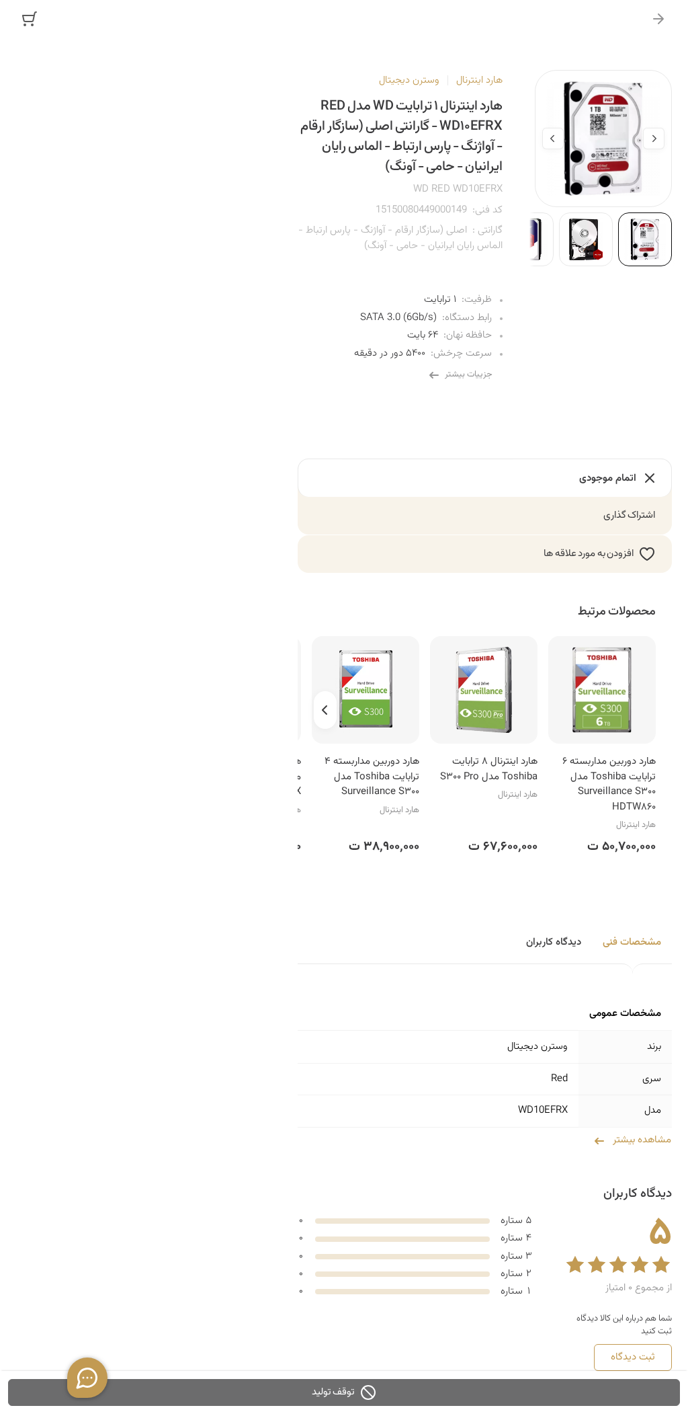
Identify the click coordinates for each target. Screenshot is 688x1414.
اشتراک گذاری (629, 515)
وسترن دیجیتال (409, 80)
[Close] (658, 18)
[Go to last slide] (653, 138)
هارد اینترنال (479, 80)
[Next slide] (553, 138)
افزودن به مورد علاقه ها (589, 553)
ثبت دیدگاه (633, 1357)
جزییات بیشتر (468, 374)
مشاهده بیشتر (642, 1140)
